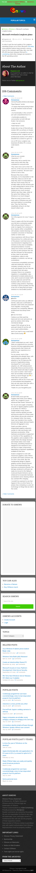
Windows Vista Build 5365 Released (15, 656)
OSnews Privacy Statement (11, 799)
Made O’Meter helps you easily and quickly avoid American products (17, 762)
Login (6, 623)
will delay (31, 46)
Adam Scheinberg (27, 808)
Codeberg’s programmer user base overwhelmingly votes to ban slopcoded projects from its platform (17, 696)
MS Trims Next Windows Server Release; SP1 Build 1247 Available (17, 677)
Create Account (9, 620)
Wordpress (20, 810)
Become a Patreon (10, 584)
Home (5, 29)
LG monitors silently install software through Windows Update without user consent (18, 726)
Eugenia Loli (7, 39)
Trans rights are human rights (14, 851)
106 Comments (7, 41)
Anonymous (15, 100)
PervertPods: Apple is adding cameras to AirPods (17, 711)
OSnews (12, 868)
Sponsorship (8, 839)
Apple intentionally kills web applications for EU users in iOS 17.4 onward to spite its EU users (18, 753)
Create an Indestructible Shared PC (15, 662)
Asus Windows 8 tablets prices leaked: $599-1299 (16, 650)
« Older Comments (8, 96)
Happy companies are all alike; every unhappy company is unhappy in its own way (18, 718)
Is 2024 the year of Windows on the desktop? (15, 744)
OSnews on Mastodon (11, 842)
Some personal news (10, 779)
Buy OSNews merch (11, 587)
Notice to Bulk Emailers (12, 845)
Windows (12, 29)
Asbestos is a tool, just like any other (15, 704)
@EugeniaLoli (20, 80)
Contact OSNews (10, 848)
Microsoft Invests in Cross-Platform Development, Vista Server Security (15, 669)
